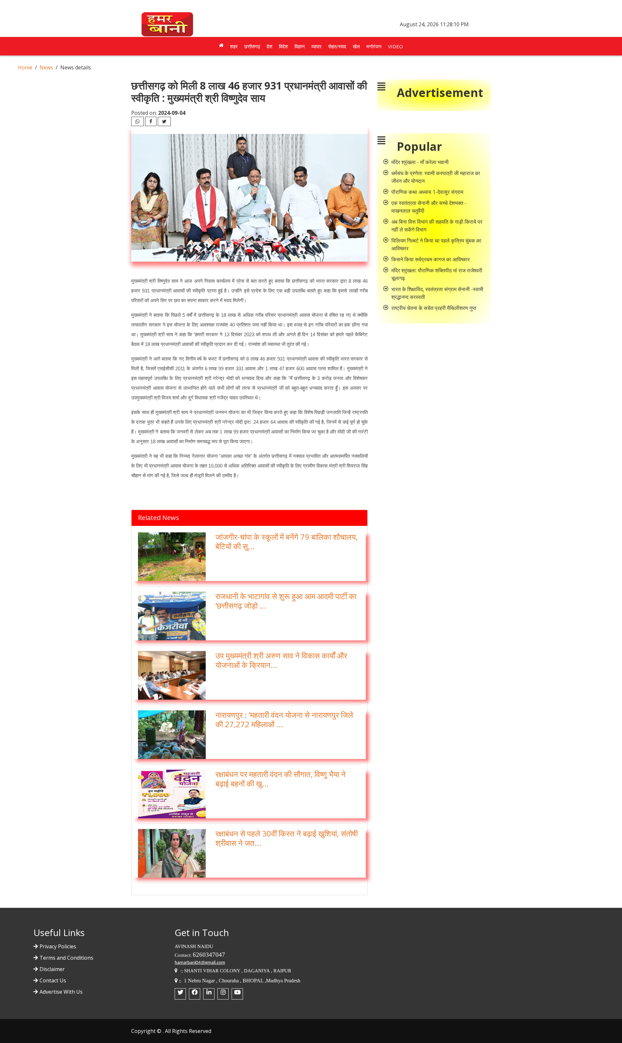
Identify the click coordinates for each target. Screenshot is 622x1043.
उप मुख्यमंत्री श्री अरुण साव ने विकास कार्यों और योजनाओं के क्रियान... (281, 660)
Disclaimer (52, 969)
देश (269, 46)
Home (25, 67)
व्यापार (316, 46)
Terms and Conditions (66, 957)
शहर (234, 46)
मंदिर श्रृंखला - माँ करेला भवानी (420, 162)
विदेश (283, 46)
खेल (356, 46)
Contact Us (53, 980)
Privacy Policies (58, 946)
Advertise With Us (61, 991)
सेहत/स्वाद (337, 46)
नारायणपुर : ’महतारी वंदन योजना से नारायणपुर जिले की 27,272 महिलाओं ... (284, 719)
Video (395, 46)
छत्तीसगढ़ (252, 46)
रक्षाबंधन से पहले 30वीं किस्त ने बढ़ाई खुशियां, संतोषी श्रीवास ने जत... (286, 838)
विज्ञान (299, 46)
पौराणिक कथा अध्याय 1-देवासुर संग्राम (427, 192)
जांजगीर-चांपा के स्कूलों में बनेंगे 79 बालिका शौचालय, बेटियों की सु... (286, 541)
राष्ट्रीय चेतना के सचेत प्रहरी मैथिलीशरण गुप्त (433, 308)
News (46, 67)
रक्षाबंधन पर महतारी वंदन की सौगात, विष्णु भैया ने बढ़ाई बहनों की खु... (280, 779)
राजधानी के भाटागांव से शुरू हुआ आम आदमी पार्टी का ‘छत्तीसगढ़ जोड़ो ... (285, 601)
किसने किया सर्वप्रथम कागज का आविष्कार (430, 259)
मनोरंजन (374, 46)
